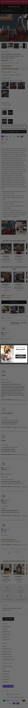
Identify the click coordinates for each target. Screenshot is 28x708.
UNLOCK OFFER (20, 355)
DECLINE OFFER (20, 357)
